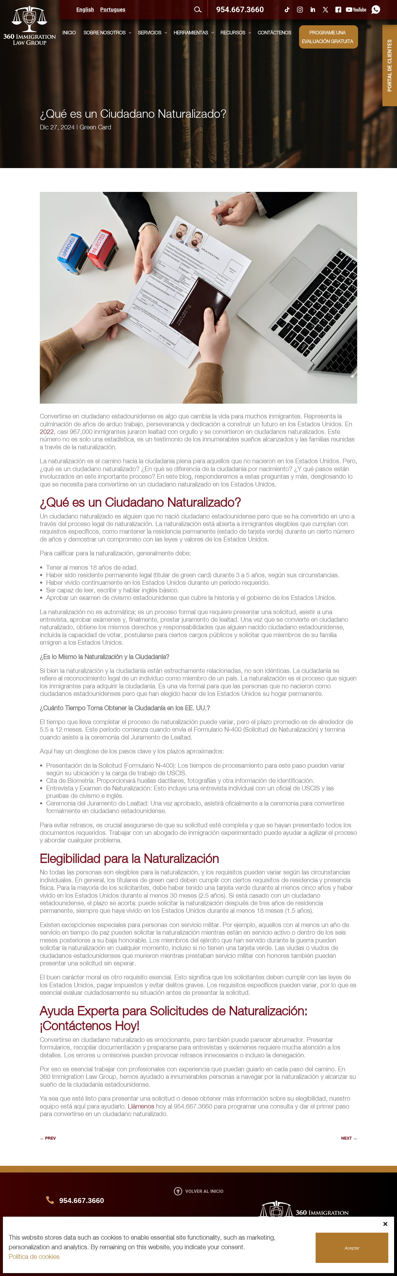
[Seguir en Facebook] (338, 10)
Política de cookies (34, 1256)
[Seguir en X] (325, 9)
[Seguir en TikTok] (287, 9)
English (85, 10)
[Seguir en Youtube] (356, 9)
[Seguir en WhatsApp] (374, 9)
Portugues (112, 10)
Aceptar (352, 1247)
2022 (47, 431)
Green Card (95, 127)
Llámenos (141, 1106)
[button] (385, 1224)
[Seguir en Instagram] (300, 10)
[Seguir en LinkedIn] (312, 9)
